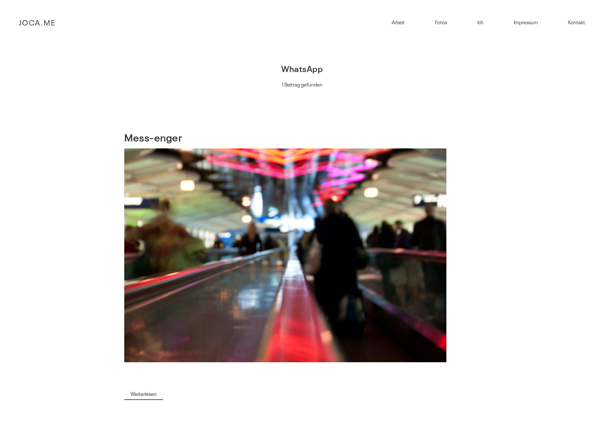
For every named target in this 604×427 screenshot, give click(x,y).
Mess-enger (153, 137)
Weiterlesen (144, 393)
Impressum (526, 22)
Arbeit (398, 22)
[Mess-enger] (285, 255)
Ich (480, 22)
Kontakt (576, 22)
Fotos (441, 22)
